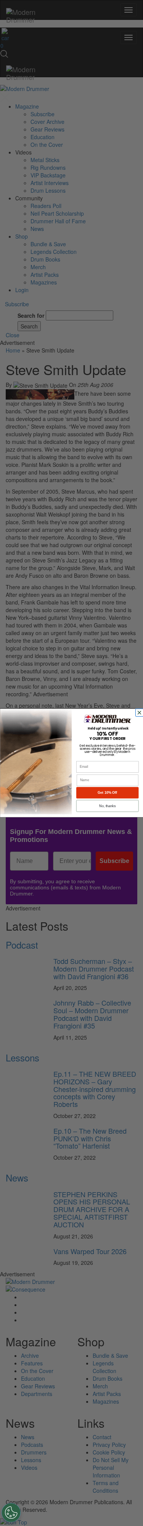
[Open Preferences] (11, 1512)
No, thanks (107, 806)
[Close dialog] (140, 713)
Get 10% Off (107, 793)
